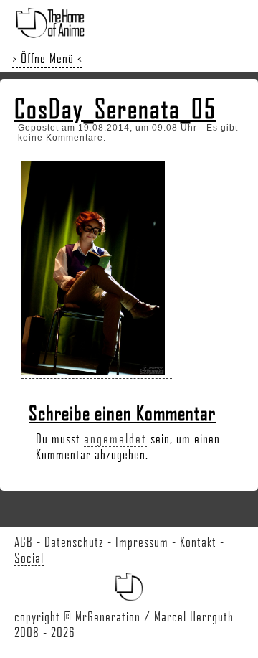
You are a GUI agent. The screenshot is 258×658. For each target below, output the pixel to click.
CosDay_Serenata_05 (115, 108)
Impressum (141, 542)
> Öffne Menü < (47, 58)
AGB (23, 542)
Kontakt (198, 542)
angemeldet (115, 438)
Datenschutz (74, 542)
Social (29, 557)
